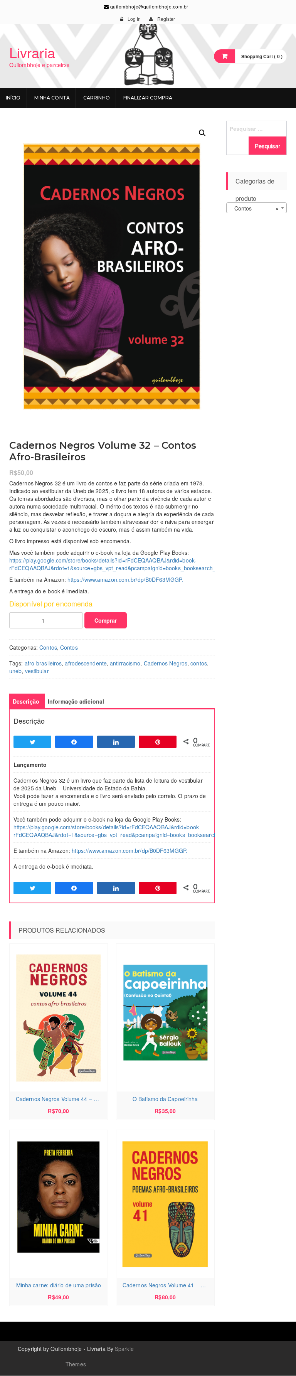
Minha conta (52, 98)
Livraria (32, 52)
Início (13, 98)
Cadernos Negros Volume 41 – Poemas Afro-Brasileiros (167, 1285)
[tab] (26, 701)
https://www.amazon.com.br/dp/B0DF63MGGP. (125, 579)
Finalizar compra (148, 98)
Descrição (26, 701)
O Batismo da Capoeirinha (165, 1099)
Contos (48, 647)
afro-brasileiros (43, 663)
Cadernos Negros (166, 663)
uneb (15, 671)
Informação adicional (76, 701)
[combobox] (256, 207)
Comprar (105, 620)
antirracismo (125, 663)
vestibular (37, 671)
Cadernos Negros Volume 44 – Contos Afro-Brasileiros (60, 1099)
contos (198, 663)
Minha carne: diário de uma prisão (58, 1285)
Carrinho (96, 98)
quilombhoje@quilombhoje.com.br (148, 6)
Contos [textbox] (254, 208)
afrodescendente (86, 663)
